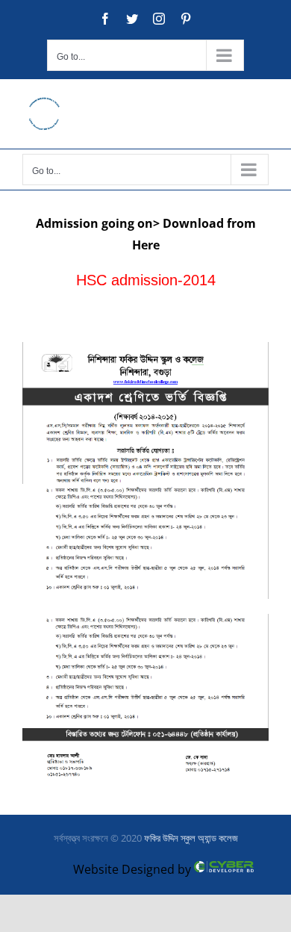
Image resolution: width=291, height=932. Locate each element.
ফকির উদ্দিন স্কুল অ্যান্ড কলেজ (191, 838)
